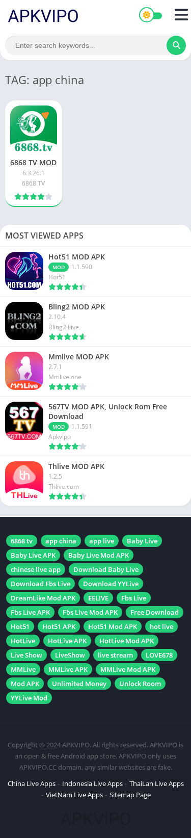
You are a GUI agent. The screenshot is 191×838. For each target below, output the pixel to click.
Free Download (154, 612)
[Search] (176, 45)
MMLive (23, 669)
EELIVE (98, 598)
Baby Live (142, 540)
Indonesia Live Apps (92, 783)
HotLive (23, 640)
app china (60, 540)
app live (101, 540)
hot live (161, 626)
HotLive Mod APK (126, 640)
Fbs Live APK (30, 612)
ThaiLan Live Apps (156, 783)
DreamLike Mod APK (43, 598)
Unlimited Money (79, 683)
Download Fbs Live (40, 583)
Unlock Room (140, 683)
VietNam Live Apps (74, 794)
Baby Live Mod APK (98, 555)
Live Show (26, 655)
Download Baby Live (106, 569)
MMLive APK (68, 669)
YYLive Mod (29, 697)
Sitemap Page (130, 794)
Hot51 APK (58, 626)
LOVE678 (159, 655)
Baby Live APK (33, 555)
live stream (115, 655)
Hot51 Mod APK (112, 626)
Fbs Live (133, 598)
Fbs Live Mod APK (90, 612)
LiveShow (70, 655)
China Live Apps (32, 783)
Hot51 (20, 626)
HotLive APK (67, 640)
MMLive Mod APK (127, 669)
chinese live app (36, 569)
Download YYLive (111, 583)
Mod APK (25, 683)
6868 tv (22, 540)
